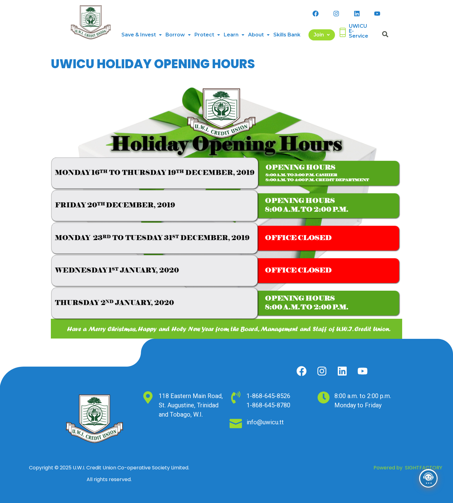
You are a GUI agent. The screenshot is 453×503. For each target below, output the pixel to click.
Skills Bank (286, 35)
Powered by (407, 467)
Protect (204, 35)
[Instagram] (336, 13)
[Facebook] (315, 13)
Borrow (175, 35)
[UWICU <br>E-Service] (342, 32)
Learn (231, 35)
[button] (142, 34)
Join (319, 35)
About (256, 35)
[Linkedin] (357, 13)
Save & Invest (138, 35)
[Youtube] (377, 13)
